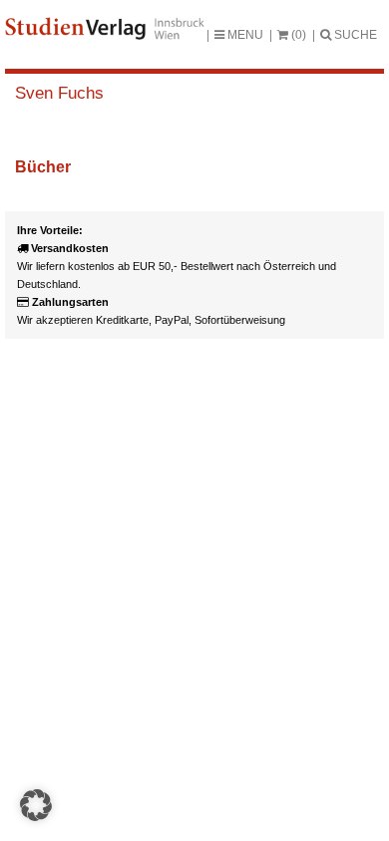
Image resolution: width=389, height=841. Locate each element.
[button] (36, 805)
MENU (243, 35)
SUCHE (354, 35)
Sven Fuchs (59, 93)
